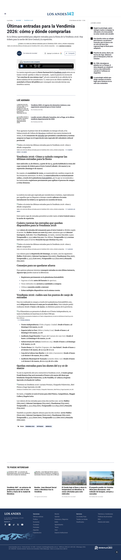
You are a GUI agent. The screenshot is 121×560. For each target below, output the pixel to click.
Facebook (5, 525)
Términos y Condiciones (105, 514)
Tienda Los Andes (82, 519)
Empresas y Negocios (61, 519)
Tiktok (14, 525)
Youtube (22, 525)
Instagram (9, 525)
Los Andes (10, 20)
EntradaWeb (47, 178)
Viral (56, 530)
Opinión (57, 516)
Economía (36, 522)
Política (35, 519)
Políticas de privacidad (105, 516)
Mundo (57, 514)
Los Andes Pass (81, 516)
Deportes (36, 530)
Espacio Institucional (61, 532)
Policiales (36, 527)
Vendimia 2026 (60, 72)
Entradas (40, 426)
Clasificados (80, 522)
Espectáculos (37, 532)
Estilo (56, 522)
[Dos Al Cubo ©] (103, 549)
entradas (41, 136)
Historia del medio (103, 522)
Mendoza (42, 133)
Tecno (56, 527)
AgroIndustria (59, 524)
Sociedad (18, 20)
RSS (99, 519)
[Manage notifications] (116, 552)
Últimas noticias (38, 516)
